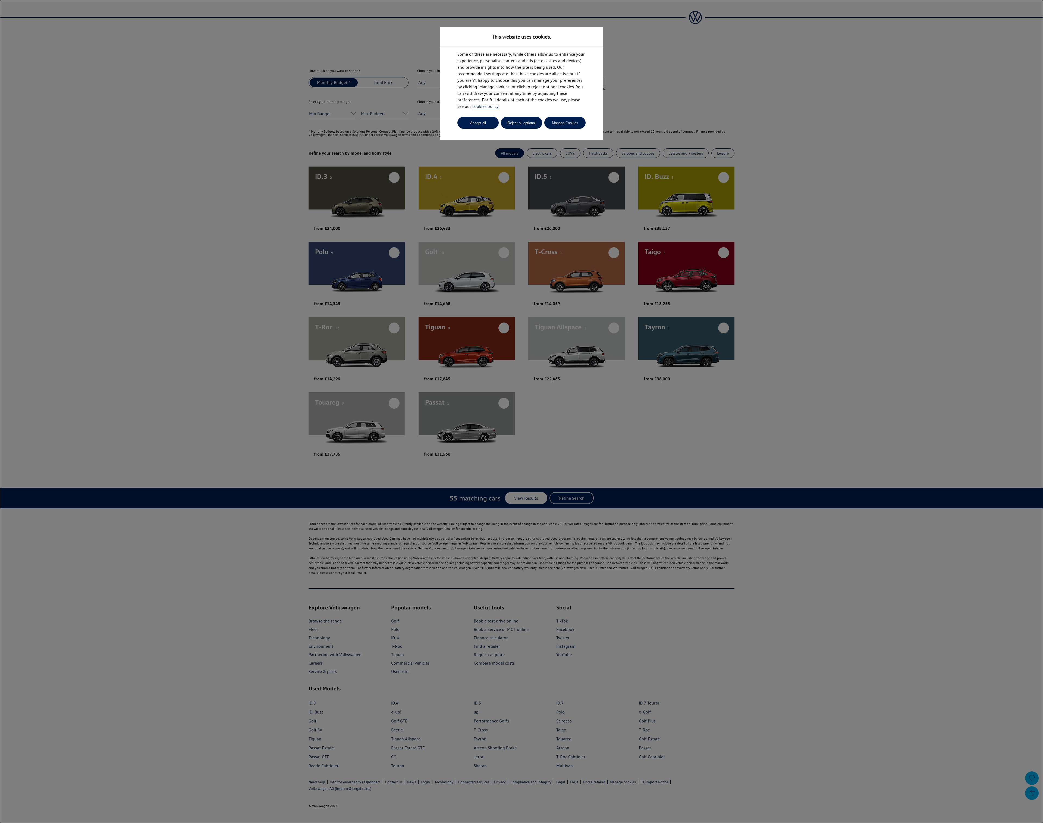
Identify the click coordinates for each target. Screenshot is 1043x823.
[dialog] (521, 411)
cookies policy (485, 106)
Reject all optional (522, 123)
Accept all (478, 123)
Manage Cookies (565, 123)
